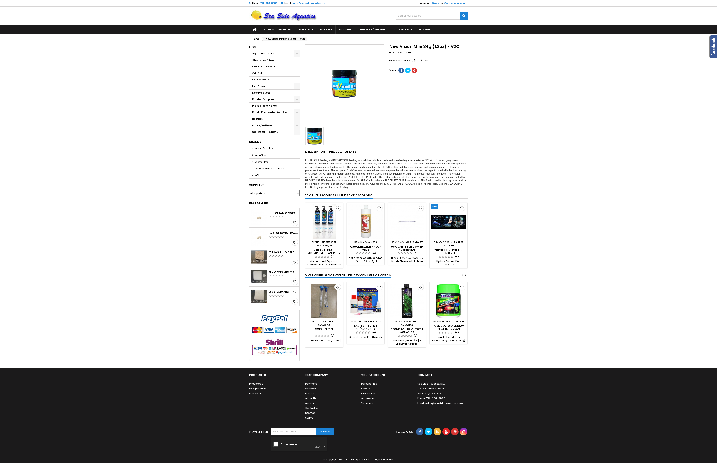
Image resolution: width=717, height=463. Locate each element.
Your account (373, 375)
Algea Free (262, 162)
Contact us (311, 408)
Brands (255, 142)
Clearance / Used (263, 60)
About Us (285, 29)
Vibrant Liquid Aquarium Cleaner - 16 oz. (324, 253)
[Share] (401, 70)
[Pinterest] (414, 70)
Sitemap (310, 413)
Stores (309, 418)
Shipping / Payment (373, 29)
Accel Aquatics (264, 148)
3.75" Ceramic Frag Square (283, 272)
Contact (424, 375)
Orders (365, 388)
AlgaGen (260, 155)
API (257, 175)
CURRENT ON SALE (263, 66)
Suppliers (256, 185)
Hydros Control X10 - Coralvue (449, 251)
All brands (401, 29)
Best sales (255, 393)
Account (346, 29)
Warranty (306, 29)
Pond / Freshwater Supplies (269, 112)
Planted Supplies (263, 99)
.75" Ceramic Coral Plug (283, 213)
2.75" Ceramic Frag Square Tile (283, 291)
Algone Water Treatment (270, 168)
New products (257, 388)
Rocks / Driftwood (263, 125)
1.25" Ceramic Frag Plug (283, 232)
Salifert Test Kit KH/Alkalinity (365, 327)
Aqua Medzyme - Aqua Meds (365, 248)
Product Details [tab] (342, 152)
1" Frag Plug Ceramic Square (283, 252)
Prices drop (256, 384)
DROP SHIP (423, 29)
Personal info (369, 384)
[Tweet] (408, 70)
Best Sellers (259, 203)
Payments (311, 384)
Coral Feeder (324, 329)
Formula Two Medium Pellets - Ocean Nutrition (448, 329)
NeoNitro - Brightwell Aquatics (407, 330)
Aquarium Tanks (263, 53)
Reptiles (257, 119)
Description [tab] (315, 152)
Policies (326, 29)
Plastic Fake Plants (264, 106)
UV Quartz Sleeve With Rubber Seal (407, 248)
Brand (393, 52)
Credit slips (368, 393)
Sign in (436, 3)
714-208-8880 (268, 3)
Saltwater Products (265, 132)
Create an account (455, 3)
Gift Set (257, 73)
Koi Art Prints (260, 79)
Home (267, 29)
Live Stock (258, 86)
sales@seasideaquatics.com (309, 3)
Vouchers (367, 403)
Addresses (368, 398)
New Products (261, 92)
